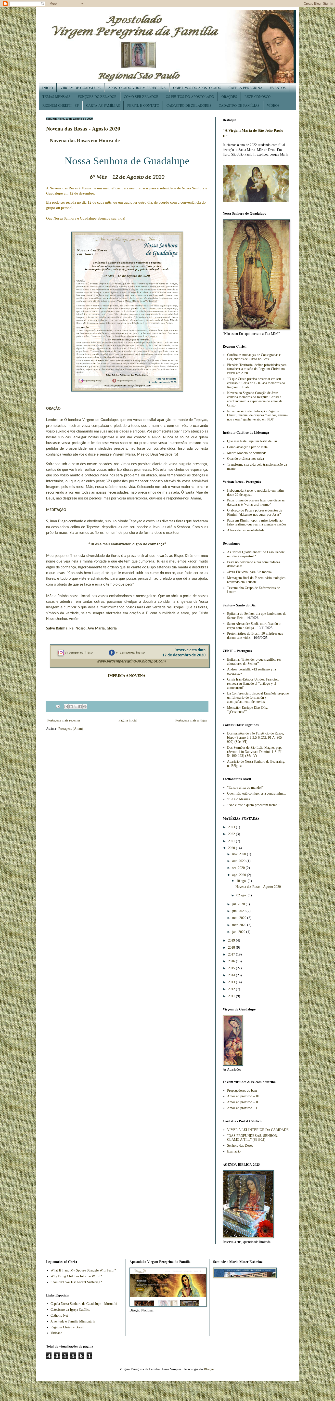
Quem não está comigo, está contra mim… (256, 793)
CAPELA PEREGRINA (245, 87)
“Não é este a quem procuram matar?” (253, 805)
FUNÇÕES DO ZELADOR (97, 96)
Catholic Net (59, 1315)
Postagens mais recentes (63, 720)
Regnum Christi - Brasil (67, 1327)
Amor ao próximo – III (243, 1096)
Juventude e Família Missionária (73, 1321)
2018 (232, 947)
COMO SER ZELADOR (141, 96)
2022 (232, 834)
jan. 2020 (239, 932)
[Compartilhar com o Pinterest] (84, 706)
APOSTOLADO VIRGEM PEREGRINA (137, 87)
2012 (232, 989)
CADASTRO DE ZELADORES (189, 105)
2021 (232, 841)
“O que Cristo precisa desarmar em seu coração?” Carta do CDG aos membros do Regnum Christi (256, 383)
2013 (232, 982)
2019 (232, 940)
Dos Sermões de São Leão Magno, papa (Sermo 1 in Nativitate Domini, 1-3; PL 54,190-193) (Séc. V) (254, 752)
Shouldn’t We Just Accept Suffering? (76, 1282)
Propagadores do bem (242, 1090)
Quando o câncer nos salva (245, 458)
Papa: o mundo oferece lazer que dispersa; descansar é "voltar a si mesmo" (256, 502)
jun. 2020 (239, 911)
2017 (232, 954)
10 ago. (242, 881)
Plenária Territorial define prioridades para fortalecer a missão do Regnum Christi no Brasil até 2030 (256, 369)
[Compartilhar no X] (75, 706)
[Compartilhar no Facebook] (80, 706)
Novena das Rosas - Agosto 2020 (83, 128)
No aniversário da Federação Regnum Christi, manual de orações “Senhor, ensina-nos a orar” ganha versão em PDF (257, 415)
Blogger (209, 1369)
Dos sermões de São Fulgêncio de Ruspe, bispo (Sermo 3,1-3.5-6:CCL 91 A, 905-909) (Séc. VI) (255, 738)
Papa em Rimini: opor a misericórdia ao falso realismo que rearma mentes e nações (256, 522)
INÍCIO (47, 87)
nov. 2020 (239, 854)
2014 (232, 975)
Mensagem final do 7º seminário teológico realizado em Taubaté (256, 580)
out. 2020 (239, 861)
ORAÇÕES (229, 96)
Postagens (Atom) (70, 729)
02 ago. (242, 895)
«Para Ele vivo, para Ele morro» (249, 572)
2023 (232, 827)
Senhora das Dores (240, 1145)
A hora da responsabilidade (245, 530)
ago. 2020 (239, 875)
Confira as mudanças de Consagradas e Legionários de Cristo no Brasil (254, 357)
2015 (232, 968)
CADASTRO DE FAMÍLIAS (239, 105)
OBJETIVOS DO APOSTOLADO (197, 87)
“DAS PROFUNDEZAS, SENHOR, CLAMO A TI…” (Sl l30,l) (252, 1138)
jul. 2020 (239, 904)
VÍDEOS (273, 105)
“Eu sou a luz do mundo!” (245, 787)
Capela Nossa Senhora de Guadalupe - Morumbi (84, 1304)
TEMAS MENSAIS (56, 96)
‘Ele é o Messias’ (239, 799)
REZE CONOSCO (258, 96)
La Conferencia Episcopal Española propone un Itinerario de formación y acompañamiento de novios (258, 698)
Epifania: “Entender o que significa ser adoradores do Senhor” (254, 662)
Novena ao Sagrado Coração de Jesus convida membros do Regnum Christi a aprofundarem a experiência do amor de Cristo (254, 399)
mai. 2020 (239, 918)
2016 (232, 961)
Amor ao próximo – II (242, 1102)
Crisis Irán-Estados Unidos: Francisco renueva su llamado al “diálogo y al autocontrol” (253, 684)
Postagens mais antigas (191, 720)
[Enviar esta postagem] (57, 706)
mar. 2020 (239, 925)
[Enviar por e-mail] (66, 706)
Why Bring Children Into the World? (76, 1276)
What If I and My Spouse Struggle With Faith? (83, 1270)
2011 (232, 996)
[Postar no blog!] (70, 706)
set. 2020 (239, 868)
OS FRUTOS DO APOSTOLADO (190, 96)
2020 (232, 848)
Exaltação (234, 1151)
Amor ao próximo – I (242, 1108)
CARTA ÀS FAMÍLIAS (103, 105)
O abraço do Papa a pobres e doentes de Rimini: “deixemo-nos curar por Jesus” (254, 512)
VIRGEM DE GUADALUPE (80, 87)
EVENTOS (278, 87)
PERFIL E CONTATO (143, 105)
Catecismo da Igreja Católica (70, 1309)
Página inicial (127, 720)
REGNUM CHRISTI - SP (60, 105)
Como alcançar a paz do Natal (248, 447)
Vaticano (56, 1333)
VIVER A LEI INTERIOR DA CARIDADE (258, 1130)
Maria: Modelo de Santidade (246, 453)
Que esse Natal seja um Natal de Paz (252, 441)
